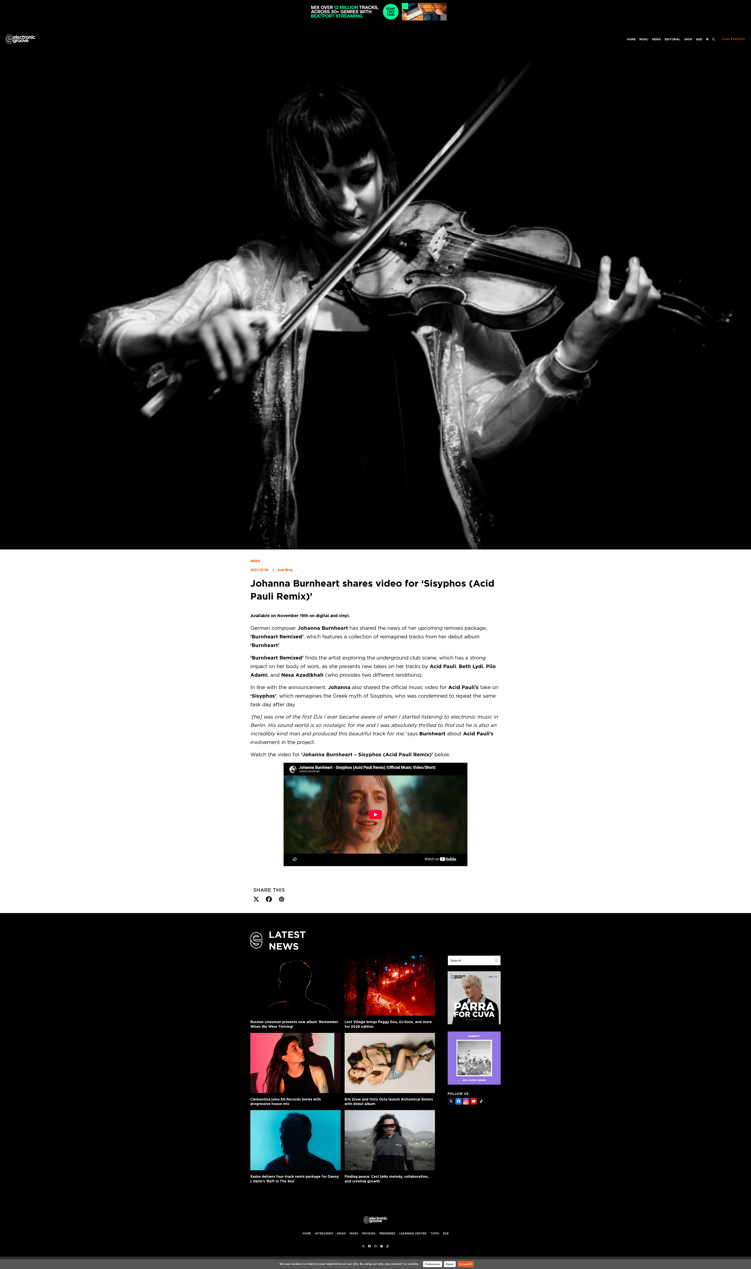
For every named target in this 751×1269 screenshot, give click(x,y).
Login (726, 39)
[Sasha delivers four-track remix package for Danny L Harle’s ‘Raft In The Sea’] (295, 1140)
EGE (446, 1233)
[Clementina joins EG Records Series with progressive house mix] (295, 1063)
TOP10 (434, 1233)
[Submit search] (496, 961)
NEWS (255, 561)
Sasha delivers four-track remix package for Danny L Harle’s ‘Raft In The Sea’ (294, 1178)
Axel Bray (285, 570)
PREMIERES (387, 1233)
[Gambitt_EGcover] (474, 1083)
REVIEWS (369, 1233)
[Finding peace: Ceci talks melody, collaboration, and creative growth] (390, 1140)
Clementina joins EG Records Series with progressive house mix (285, 1101)
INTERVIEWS (324, 1233)
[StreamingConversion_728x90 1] (375, 19)
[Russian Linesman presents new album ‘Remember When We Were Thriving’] (295, 985)
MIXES (354, 1233)
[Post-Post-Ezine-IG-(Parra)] (474, 1023)
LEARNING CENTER (412, 1233)
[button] (713, 39)
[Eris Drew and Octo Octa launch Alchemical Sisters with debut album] (390, 1063)
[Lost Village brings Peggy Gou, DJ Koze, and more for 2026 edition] (390, 985)
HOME (307, 1233)
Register (739, 39)
